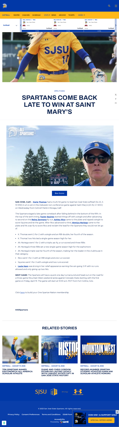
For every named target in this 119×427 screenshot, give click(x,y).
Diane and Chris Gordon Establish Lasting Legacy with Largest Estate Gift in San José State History (57, 372)
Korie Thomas (40, 202)
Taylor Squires (47, 217)
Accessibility (59, 419)
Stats (46, 15)
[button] (21, 25)
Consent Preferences (31, 414)
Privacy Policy (13, 414)
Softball (6, 366)
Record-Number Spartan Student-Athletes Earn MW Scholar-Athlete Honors (96, 371)
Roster (17, 15)
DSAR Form (68, 414)
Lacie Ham (23, 266)
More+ (80, 15)
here (22, 292)
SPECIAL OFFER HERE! (102, 421)
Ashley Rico (59, 220)
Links (37, 31)
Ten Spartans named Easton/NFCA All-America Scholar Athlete (17, 371)
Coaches (26, 15)
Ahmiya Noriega (80, 223)
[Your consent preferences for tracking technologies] (4, 423)
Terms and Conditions (51, 414)
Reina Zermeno (39, 220)
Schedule (36, 15)
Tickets (71, 15)
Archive (62, 15)
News (53, 15)
